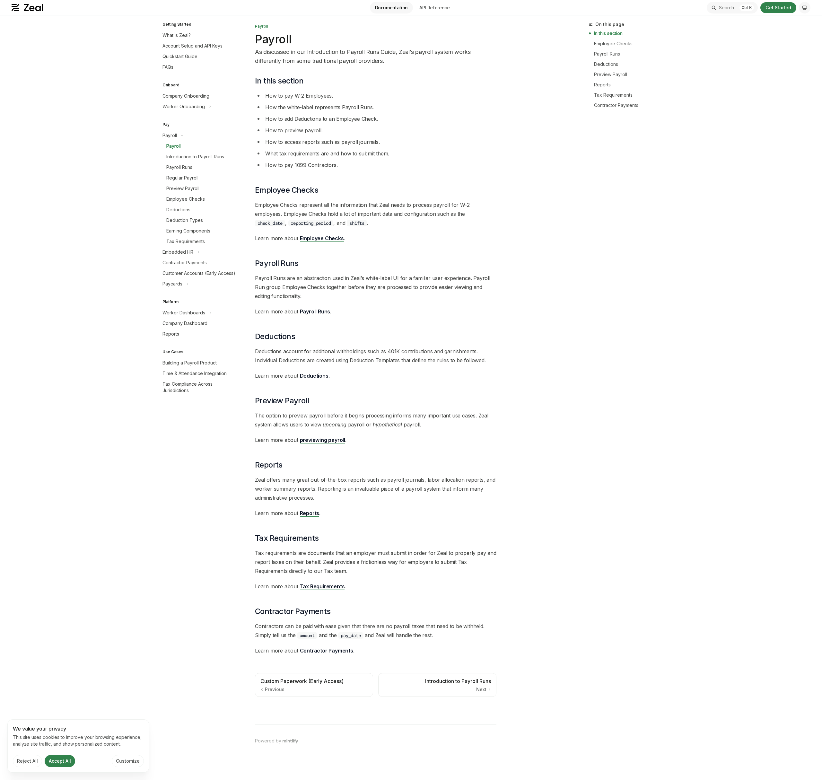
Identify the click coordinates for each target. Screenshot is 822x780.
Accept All (60, 761)
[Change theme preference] (804, 7)
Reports (309, 513)
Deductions (314, 375)
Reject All (27, 761)
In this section (608, 33)
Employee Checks (322, 238)
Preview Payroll (610, 74)
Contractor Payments (326, 650)
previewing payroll (322, 440)
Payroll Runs (315, 311)
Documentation (391, 7)
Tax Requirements (322, 586)
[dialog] (78, 746)
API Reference (434, 7)
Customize (128, 761)
